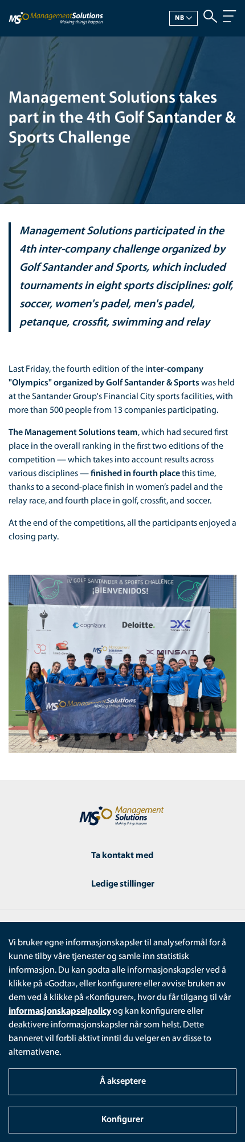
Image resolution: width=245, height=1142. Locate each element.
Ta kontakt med (122, 855)
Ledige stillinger (122, 884)
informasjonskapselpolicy (60, 1011)
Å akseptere (123, 1081)
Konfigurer (122, 1119)
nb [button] (180, 18)
